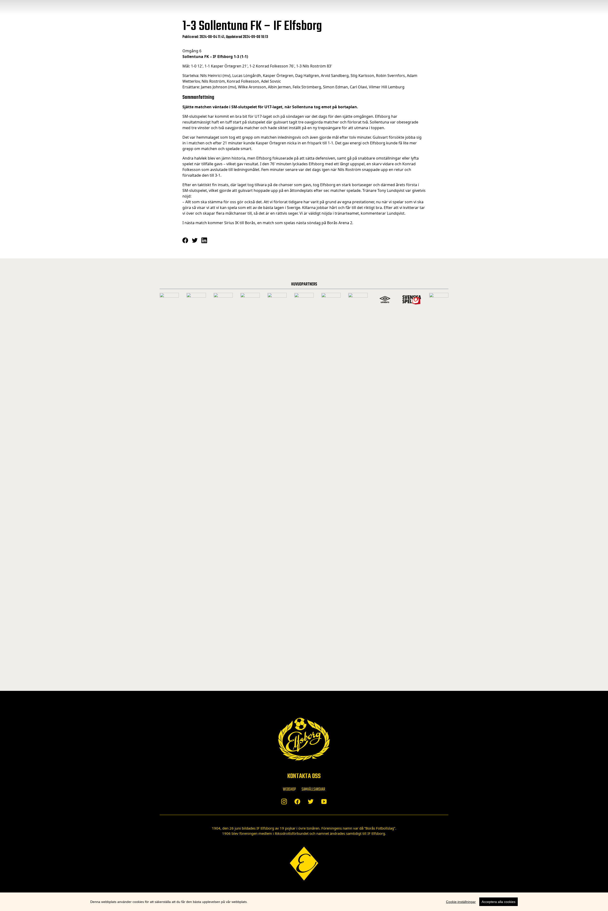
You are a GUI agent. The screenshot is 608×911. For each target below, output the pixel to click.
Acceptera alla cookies (498, 902)
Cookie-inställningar (461, 902)
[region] (304, 901)
